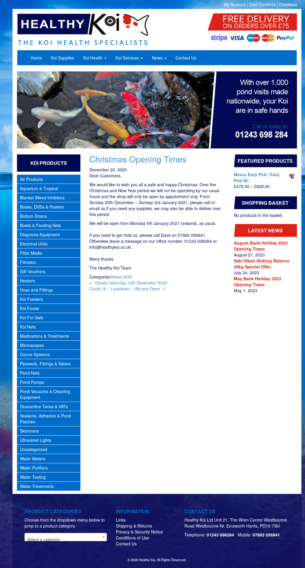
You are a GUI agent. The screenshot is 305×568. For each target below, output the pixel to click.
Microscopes (32, 345)
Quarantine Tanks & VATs (44, 406)
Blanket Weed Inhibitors (42, 198)
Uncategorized (33, 449)
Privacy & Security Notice (139, 532)
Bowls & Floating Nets (40, 225)
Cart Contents (262, 4)
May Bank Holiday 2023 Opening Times (257, 281)
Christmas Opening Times (137, 159)
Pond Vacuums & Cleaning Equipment (45, 394)
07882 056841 (266, 535)
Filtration (28, 262)
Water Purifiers (34, 468)
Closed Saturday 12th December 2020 (128, 283)
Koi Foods (29, 308)
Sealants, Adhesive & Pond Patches (45, 419)
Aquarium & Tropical (39, 188)
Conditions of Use (132, 538)
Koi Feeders (31, 299)
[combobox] (65, 537)
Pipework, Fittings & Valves (45, 364)
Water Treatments (37, 486)
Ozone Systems (35, 354)
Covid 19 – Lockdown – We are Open (127, 289)
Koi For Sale (31, 317)
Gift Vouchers (32, 271)
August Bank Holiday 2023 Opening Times (261, 246)
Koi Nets (28, 327)
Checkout (288, 4)
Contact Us (126, 544)
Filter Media (31, 253)
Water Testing (33, 477)
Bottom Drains (33, 216)
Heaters (27, 281)
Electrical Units (34, 244)
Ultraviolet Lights (35, 440)
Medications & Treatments (44, 336)
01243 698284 (220, 535)
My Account (235, 4)
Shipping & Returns (134, 526)
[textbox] (66, 539)
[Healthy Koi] (97, 29)
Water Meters (32, 458)
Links (121, 520)
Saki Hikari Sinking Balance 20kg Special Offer (262, 264)
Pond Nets (30, 373)
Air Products (31, 179)
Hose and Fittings (36, 290)
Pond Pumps (32, 382)
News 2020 (121, 277)
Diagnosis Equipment (40, 234)
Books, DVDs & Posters (42, 207)
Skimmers (29, 431)
